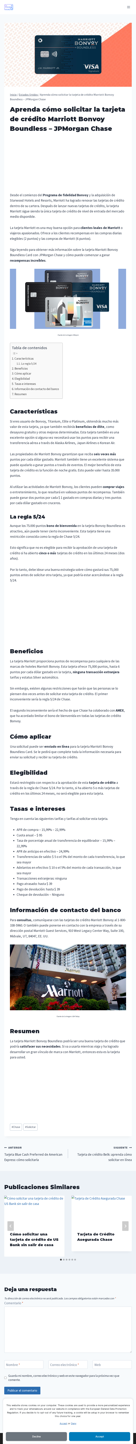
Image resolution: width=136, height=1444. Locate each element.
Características (24, 359)
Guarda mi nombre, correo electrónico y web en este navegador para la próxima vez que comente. (63, 1378)
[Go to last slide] (10, 1226)
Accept (63, 1423)
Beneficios (21, 368)
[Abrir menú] (128, 7)
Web (97, 1365)
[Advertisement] (68, 164)
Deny (73, 1423)
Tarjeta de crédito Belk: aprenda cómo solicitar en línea (104, 1154)
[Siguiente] (125, 1226)
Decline (36, 1436)
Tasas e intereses (25, 384)
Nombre (13, 1365)
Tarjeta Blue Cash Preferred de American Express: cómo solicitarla (33, 1154)
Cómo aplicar (23, 373)
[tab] (61, 1260)
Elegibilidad (22, 379)
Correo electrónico (64, 1365)
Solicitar (30, 1127)
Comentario (13, 1303)
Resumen (21, 394)
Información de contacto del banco (37, 389)
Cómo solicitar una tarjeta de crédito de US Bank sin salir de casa (34, 1239)
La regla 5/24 (28, 363)
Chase (16, 1127)
